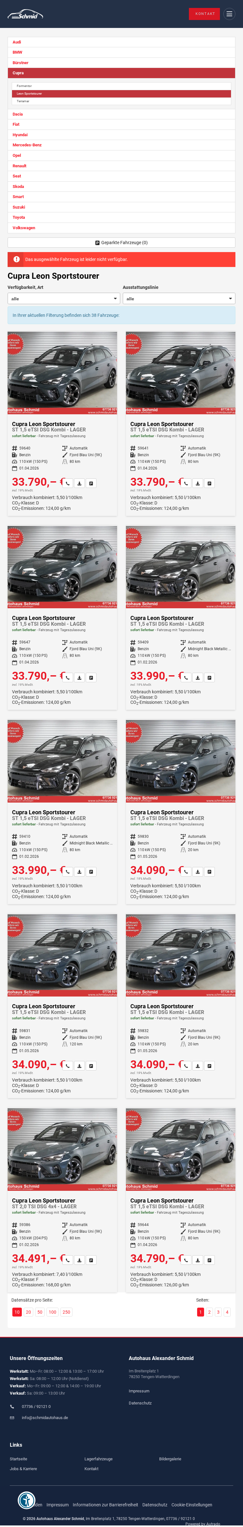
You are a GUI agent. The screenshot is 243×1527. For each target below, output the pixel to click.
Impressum (139, 1391)
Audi (17, 42)
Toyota (19, 217)
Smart (18, 196)
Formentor (24, 86)
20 (28, 1312)
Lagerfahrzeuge (98, 1459)
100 (52, 1312)
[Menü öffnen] (229, 14)
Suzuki (19, 207)
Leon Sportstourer (29, 93)
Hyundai (20, 134)
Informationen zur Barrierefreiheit (105, 1504)
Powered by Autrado (202, 1524)
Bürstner (20, 62)
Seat (17, 176)
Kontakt (205, 14)
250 (66, 1312)
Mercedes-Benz (27, 145)
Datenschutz (140, 1403)
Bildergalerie (170, 1459)
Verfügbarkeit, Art (25, 287)
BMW (17, 52)
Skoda (18, 186)
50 (39, 1312)
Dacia (18, 114)
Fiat (16, 124)
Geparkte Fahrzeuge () (124, 242)
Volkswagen (24, 227)
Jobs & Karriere (23, 1468)
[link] (67, 483)
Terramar (23, 101)
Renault (19, 165)
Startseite (18, 1459)
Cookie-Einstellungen (191, 1504)
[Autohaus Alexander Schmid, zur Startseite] (25, 14)
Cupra (18, 72)
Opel (17, 155)
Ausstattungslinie (141, 287)
